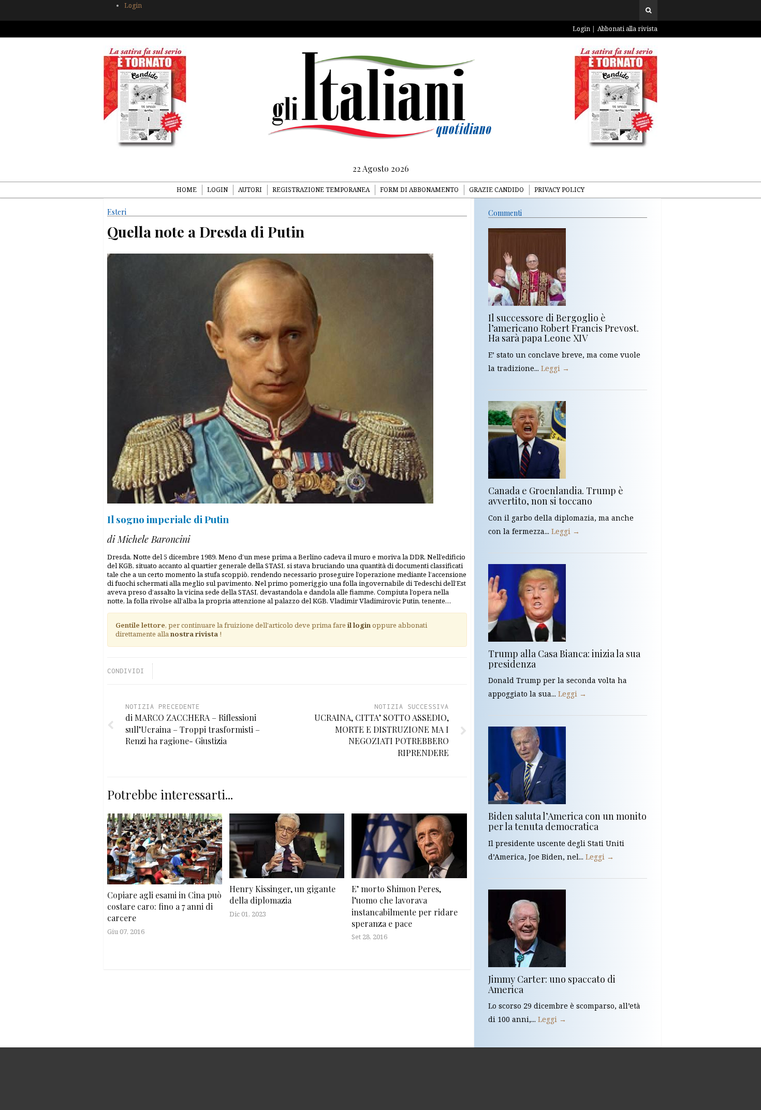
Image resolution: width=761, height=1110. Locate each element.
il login (359, 625)
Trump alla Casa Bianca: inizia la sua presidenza (564, 658)
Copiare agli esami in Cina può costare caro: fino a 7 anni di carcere (164, 907)
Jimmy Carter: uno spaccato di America (552, 984)
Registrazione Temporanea (321, 189)
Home (187, 189)
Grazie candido (496, 189)
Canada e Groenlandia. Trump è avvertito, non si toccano (555, 495)
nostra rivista (194, 634)
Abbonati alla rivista (627, 28)
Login (133, 5)
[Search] (648, 10)
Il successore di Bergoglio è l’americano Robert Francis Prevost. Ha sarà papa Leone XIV (563, 328)
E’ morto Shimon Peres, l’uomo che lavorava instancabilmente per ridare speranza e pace (405, 906)
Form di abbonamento (419, 189)
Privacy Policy (559, 189)
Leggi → (555, 368)
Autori (250, 189)
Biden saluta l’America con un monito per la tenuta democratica (567, 821)
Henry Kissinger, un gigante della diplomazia (282, 894)
